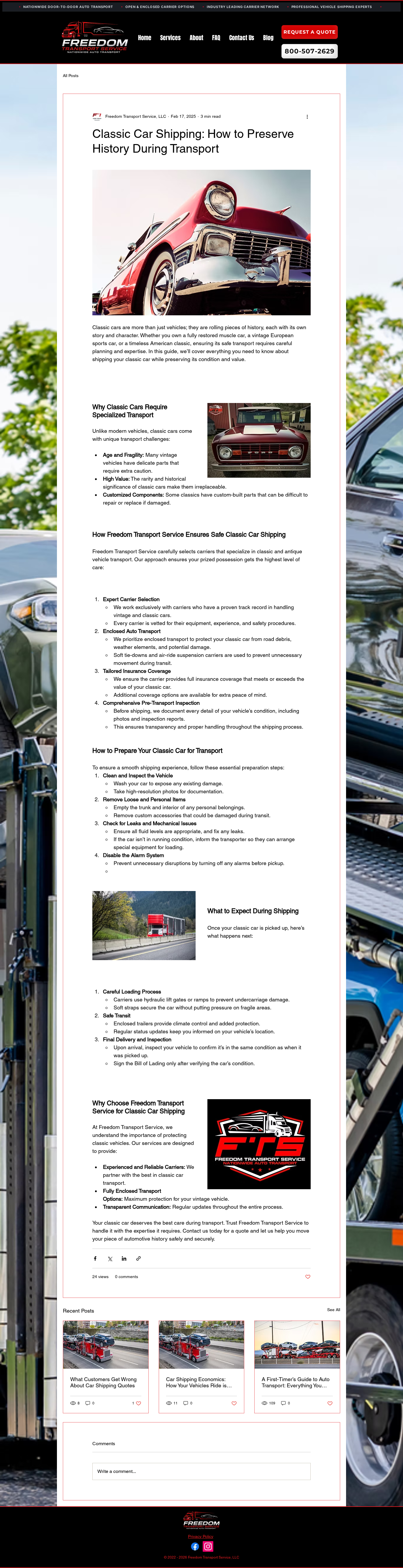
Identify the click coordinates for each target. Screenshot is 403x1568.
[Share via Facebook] (95, 1258)
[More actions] (307, 116)
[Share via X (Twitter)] (109, 1258)
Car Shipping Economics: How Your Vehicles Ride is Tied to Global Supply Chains (200, 1382)
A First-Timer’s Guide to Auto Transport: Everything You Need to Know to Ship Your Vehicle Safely (296, 1382)
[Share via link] (138, 1258)
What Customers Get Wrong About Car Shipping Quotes (103, 1382)
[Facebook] (195, 1546)
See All (333, 1309)
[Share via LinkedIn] (124, 1258)
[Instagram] (208, 1546)
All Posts (70, 75)
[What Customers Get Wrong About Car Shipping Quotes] (105, 1345)
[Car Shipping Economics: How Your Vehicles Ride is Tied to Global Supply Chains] (201, 1345)
